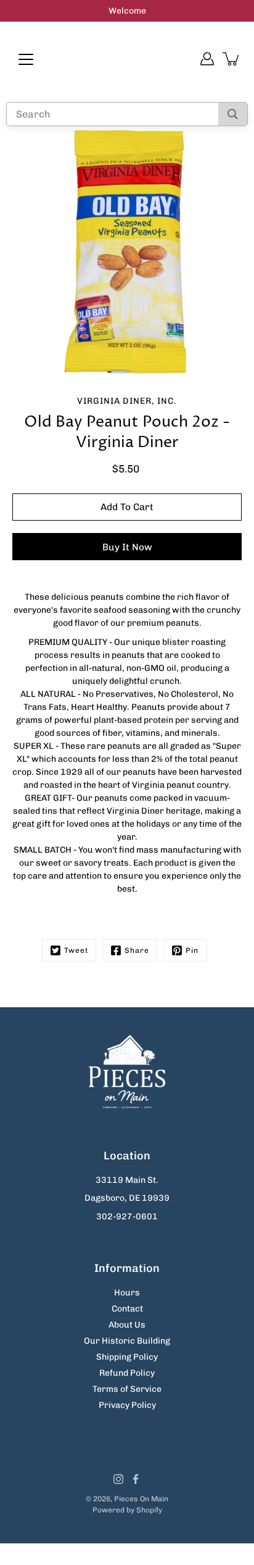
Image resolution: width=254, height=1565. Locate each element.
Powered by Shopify (127, 1510)
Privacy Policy (127, 1405)
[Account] (207, 59)
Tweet (76, 950)
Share (137, 950)
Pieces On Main (141, 1499)
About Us (127, 1325)
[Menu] (25, 59)
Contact (127, 1308)
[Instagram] (118, 1479)
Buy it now (127, 547)
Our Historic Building (127, 1341)
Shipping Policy (127, 1357)
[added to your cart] (232, 59)
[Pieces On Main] (127, 59)
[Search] (232, 114)
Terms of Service (127, 1389)
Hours (127, 1292)
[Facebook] (135, 1479)
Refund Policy (127, 1373)
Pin (192, 950)
